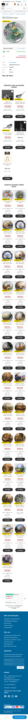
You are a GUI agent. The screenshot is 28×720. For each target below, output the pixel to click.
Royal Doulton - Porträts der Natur (2, 13)
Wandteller (11, 14)
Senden (20, 667)
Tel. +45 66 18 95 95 (9, 684)
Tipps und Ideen (8, 625)
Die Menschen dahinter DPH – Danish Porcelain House (12, 636)
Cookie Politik (8, 627)
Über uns (7, 632)
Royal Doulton (12, 62)
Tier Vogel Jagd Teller (20, 14)
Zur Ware (7, 116)
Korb (25, 5)
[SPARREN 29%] (14, 43)
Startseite (5, 14)
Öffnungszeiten (8, 644)
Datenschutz (7, 623)
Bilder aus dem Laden (10, 646)
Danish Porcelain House (7, 4)
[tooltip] (7, 103)
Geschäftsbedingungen (10, 621)
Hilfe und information (11, 615)
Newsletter (7, 651)
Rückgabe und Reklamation (12, 619)
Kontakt (6, 672)
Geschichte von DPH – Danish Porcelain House (12, 641)
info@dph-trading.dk (10, 687)
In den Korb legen (20, 717)
